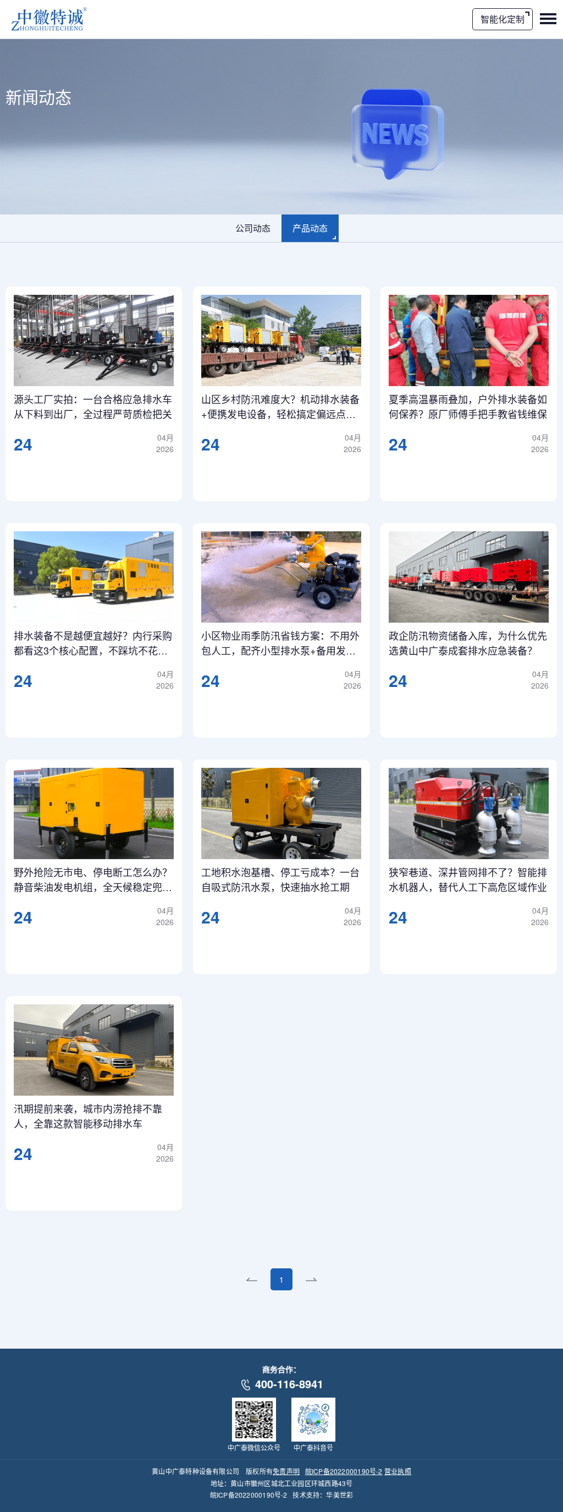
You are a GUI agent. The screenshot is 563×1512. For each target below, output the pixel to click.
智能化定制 (503, 19)
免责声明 (286, 1471)
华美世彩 (339, 1494)
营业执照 (397, 1471)
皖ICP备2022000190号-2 (344, 1471)
